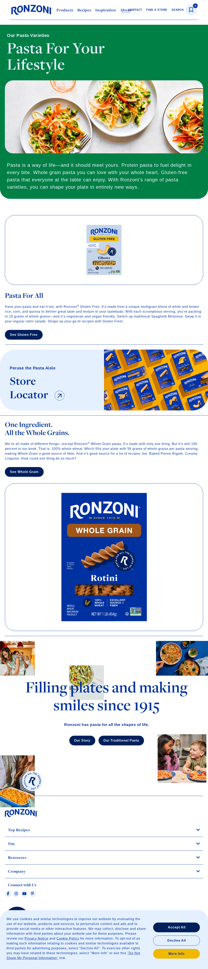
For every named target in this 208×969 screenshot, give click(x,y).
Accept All (176, 927)
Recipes (84, 10)
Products (64, 10)
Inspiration (105, 10)
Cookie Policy (67, 938)
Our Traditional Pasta (121, 740)
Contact (135, 9)
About (126, 10)
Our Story (82, 740)
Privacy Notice (36, 938)
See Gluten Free (24, 334)
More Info (176, 953)
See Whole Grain (24, 472)
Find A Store (156, 9)
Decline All (176, 940)
